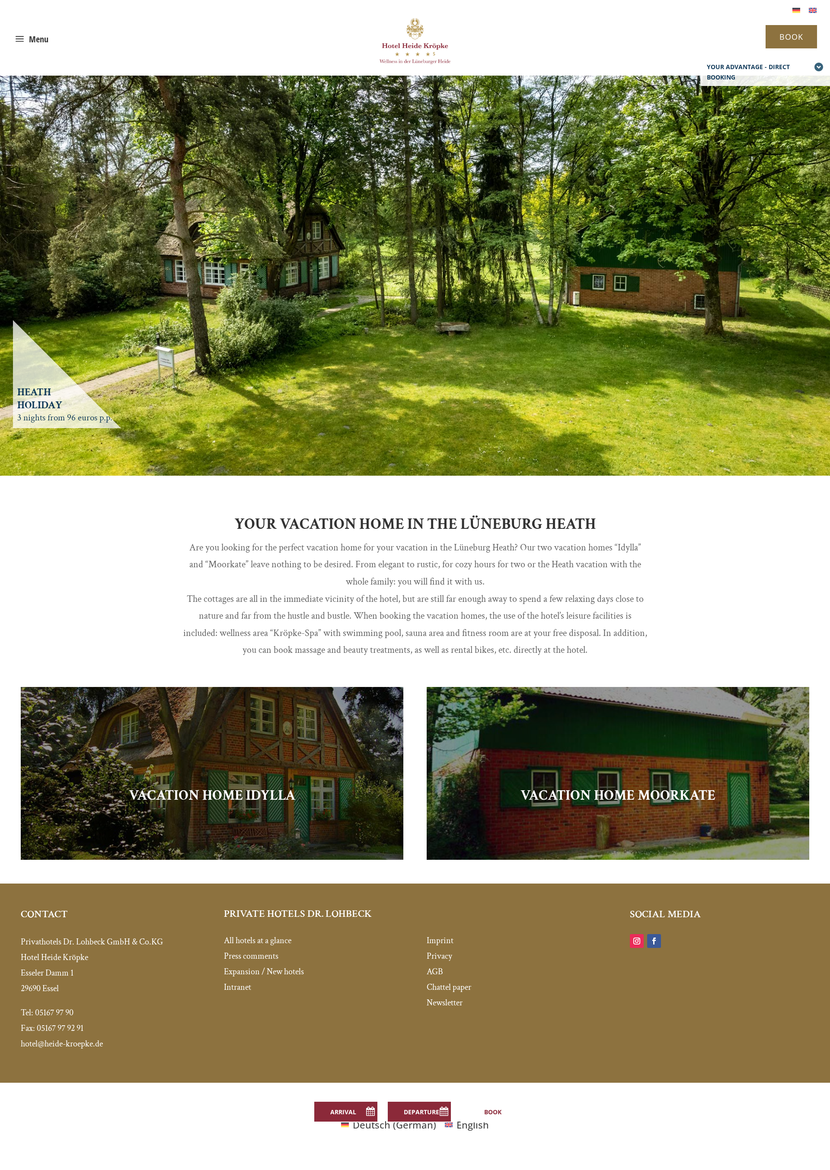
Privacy (439, 956)
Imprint (440, 940)
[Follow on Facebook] (654, 941)
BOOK (791, 37)
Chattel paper (449, 987)
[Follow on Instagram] (637, 941)
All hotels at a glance (257, 940)
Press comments (251, 956)
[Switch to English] (812, 9)
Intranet (237, 987)
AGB (435, 971)
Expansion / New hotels (264, 971)
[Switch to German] (796, 9)
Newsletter (445, 1002)
